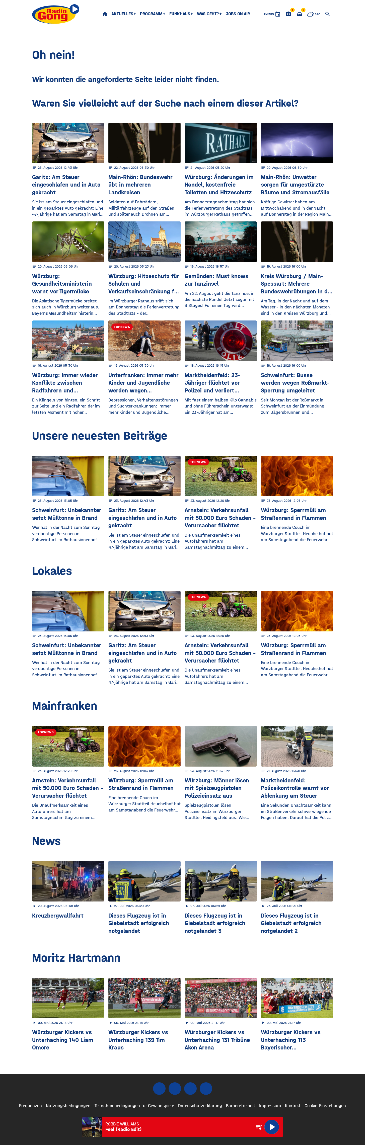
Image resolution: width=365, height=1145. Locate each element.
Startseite (105, 14)
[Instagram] (175, 1088)
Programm (151, 14)
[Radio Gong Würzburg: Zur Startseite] (56, 14)
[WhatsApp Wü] (206, 1088)
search (328, 14)
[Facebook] (159, 1088)
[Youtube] (190, 1088)
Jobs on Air (238, 14)
